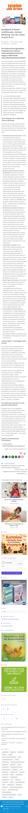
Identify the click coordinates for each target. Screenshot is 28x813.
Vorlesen (4, 797)
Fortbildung (5, 767)
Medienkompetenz (20, 782)
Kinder (12, 774)
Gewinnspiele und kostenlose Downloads (10, 619)
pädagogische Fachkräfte (16, 787)
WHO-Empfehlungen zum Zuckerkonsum (14, 446)
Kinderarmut (19, 774)
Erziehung (12, 764)
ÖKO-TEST (11, 797)
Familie (19, 764)
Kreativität (18, 779)
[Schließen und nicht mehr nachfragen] (26, 806)
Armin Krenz (5, 752)
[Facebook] (4, 699)
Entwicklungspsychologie (17, 762)
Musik (3, 784)
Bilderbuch (20, 752)
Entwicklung (5, 762)
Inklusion (21, 772)
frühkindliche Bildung (16, 767)
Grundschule (13, 772)
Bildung (4, 754)
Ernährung (6, 43)
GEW (21, 769)
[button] (3, 457)
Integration (5, 774)
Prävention (19, 784)
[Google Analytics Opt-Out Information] (2, 806)
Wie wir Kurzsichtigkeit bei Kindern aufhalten (14, 500)
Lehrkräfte (5, 782)
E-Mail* (3, 566)
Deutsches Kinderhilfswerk (9, 757)
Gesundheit (14, 43)
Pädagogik (5, 787)
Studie (19, 794)
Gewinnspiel (5, 772)
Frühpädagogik (6, 769)
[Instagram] (8, 719)
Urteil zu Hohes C (7, 444)
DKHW (19, 757)
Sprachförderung (6, 792)
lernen (11, 782)
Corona (10, 754)
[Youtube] (8, 709)
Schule (4, 789)
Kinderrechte (5, 779)
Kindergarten (13, 777)
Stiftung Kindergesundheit (9, 794)
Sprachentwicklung (13, 789)
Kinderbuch (5, 777)
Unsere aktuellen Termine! (7, 626)
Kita (12, 779)
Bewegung (13, 752)
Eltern (16, 759)
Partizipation (10, 784)
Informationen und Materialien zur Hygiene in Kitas (14, 524)
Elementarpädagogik (7, 759)
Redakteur (6, 42)
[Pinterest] (12, 719)
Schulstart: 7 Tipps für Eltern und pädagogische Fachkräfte (13, 731)
